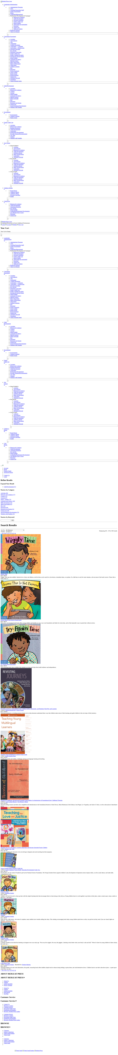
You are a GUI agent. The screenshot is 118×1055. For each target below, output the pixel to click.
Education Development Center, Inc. (31, 870)
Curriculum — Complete (16, 46)
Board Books (13, 190)
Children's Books (17, 153)
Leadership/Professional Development (20, 211)
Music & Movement (15, 63)
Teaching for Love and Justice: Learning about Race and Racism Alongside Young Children (24, 847)
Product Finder (7, 471)
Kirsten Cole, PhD (9, 849)
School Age (16, 27)
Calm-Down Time (5, 963)
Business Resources (15, 128)
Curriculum (13, 131)
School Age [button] (13, 171)
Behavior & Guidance (19, 17)
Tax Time (12, 135)
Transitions (13, 79)
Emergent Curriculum (15, 52)
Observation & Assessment (20, 24)
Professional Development (17, 132)
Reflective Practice (15, 30)
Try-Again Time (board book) (8, 664)
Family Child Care (18, 21)
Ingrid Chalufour (9, 870)
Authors (6, 982)
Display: (3, 531)
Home (5, 469)
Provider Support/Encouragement (18, 134)
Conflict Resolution (15, 45)
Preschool (15, 26)
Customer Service (8, 1007)
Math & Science (14, 61)
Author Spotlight (8, 984)
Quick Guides (13, 72)
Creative (12, 91)
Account (6, 468)
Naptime (3, 915)
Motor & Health (14, 98)
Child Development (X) (10, 486)
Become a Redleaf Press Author (12, 1011)
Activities (12, 39)
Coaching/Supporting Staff (17, 10)
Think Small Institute (9, 1033)
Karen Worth (17, 870)
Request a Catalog (8, 1005)
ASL (11, 42)
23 (10, 533)
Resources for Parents (15, 103)
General (12, 93)
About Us (6, 981)
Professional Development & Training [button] (20, 16)
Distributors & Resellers (10, 1010)
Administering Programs (16, 7)
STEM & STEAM (15, 78)
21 (7, 533)
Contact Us (7, 475)
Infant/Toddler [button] (14, 145)
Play (11, 68)
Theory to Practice (15, 31)
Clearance (6, 1030)
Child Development (18, 18)
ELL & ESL (13, 50)
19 (4, 533)
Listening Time (4, 938)
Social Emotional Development (18, 106)
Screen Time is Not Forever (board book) (11, 620)
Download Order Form (10, 1008)
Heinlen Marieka (26, 964)
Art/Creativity (13, 40)
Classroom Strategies (15, 207)
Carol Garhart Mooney (11, 801)
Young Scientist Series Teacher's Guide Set (11, 868)
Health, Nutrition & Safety (17, 55)
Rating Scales (13, 74)
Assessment (13, 43)
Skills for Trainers (17, 29)
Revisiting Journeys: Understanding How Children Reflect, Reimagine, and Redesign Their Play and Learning (29, 708)
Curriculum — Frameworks (17, 48)
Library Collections (9, 1032)
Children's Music (14, 193)
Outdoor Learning (14, 66)
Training (12, 136)
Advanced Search (8, 472)
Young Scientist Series (16, 81)
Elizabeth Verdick (9, 893)
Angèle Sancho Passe (10, 756)
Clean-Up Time (5, 891)
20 (5, 533)
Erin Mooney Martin (22, 801)
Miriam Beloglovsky (10, 710)
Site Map (6, 993)
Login (5, 476)
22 (8, 533)
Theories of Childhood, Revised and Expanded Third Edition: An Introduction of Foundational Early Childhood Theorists (31, 800)
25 (13, 533)
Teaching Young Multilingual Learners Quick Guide (14, 754)
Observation (13, 65)
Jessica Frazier (20, 710)
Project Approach (14, 71)
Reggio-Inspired (14, 75)
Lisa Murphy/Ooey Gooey (17, 212)
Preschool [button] (13, 158)
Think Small (7, 1035)
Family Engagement (15, 11)
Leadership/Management (16, 14)
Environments (13, 115)
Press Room (7, 992)
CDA (11, 8)
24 (12, 533)
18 (2, 533)
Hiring (12, 13)
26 (15, 533)
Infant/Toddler (17, 23)
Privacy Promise (8, 985)
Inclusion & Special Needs (17, 56)
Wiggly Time (4, 574)
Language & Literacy (15, 59)
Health (12, 196)
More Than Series (14, 62)
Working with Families (16, 107)
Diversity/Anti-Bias (18, 20)
